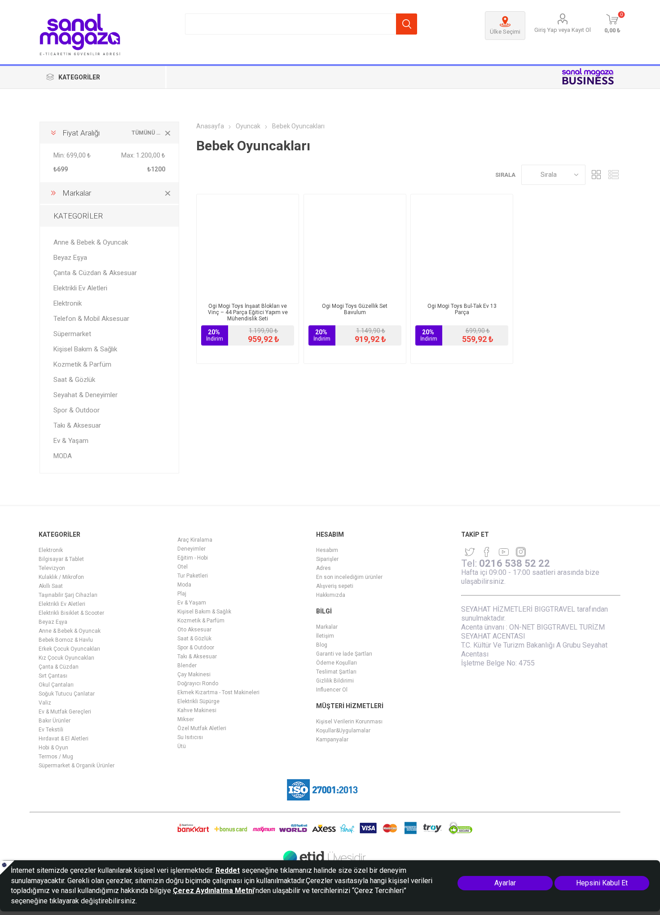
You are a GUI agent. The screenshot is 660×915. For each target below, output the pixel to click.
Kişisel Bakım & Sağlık (85, 349)
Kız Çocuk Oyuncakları (66, 658)
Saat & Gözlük (74, 380)
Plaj (181, 594)
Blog (321, 645)
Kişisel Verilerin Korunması (349, 721)
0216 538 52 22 (514, 563)
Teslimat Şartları (336, 672)
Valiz (45, 703)
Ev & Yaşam (70, 441)
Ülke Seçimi (505, 31)
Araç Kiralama (194, 540)
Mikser (185, 719)
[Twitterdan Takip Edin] (469, 552)
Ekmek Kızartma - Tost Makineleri (218, 692)
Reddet (228, 870)
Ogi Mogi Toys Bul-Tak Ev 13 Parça (462, 309)
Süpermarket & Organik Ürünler (76, 765)
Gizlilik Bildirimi (335, 681)
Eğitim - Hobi (192, 558)
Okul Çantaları (56, 685)
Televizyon (52, 568)
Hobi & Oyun (53, 747)
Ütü (181, 746)
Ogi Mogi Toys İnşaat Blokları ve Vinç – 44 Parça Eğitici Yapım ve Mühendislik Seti (248, 312)
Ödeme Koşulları (336, 663)
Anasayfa (210, 126)
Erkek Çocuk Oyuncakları (69, 649)
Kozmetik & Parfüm (82, 364)
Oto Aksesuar (194, 629)
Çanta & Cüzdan (59, 667)
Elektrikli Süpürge (198, 701)
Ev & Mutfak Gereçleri (65, 712)
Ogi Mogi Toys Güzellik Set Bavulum (354, 309)
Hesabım (327, 550)
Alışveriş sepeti (334, 586)
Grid (596, 175)
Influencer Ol (332, 690)
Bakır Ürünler (54, 721)
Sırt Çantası (53, 676)
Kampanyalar (332, 739)
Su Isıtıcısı (190, 737)
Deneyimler (191, 549)
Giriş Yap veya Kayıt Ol (562, 29)
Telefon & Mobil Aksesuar (91, 319)
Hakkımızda (330, 595)
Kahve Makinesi (196, 710)
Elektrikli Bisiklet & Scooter (71, 613)
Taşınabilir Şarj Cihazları (68, 595)
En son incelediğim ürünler (349, 577)
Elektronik (67, 303)
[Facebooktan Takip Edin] (487, 552)
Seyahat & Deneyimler (85, 395)
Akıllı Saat (51, 586)
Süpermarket (72, 334)
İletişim (325, 636)
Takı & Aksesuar (77, 425)
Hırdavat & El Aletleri (63, 739)
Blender (187, 665)
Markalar (327, 627)
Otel (182, 567)
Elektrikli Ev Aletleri (80, 288)
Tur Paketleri (192, 576)
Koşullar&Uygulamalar (343, 730)
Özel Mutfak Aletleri (201, 728)
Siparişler (327, 559)
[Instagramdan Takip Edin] (504, 552)
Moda (184, 585)
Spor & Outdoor (76, 410)
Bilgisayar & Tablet (61, 559)
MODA (62, 456)
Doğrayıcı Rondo (197, 683)
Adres (323, 568)
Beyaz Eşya (70, 258)
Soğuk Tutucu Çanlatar (67, 694)
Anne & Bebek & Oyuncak (90, 242)
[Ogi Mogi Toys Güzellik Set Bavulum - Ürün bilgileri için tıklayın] (355, 245)
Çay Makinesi (194, 674)
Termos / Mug (56, 756)
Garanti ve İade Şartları (344, 654)
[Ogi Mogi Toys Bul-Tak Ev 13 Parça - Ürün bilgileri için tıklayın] (462, 245)
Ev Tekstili (51, 730)
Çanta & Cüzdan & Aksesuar (95, 273)
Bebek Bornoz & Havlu (66, 640)
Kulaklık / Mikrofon (61, 577)
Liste (613, 175)
